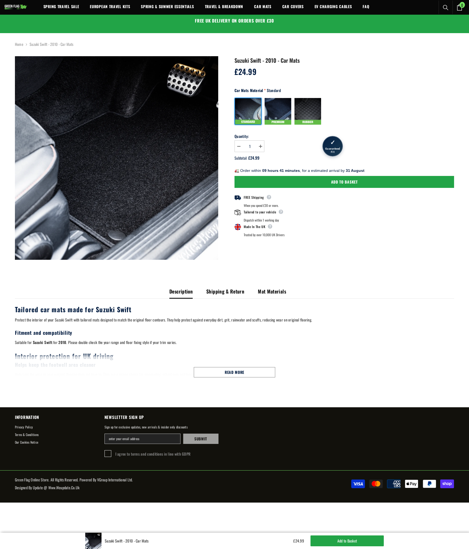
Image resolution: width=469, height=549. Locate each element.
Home (19, 44)
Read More (234, 372)
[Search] (445, 7)
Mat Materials (272, 291)
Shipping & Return (225, 291)
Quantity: (241, 136)
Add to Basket (344, 182)
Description (181, 291)
